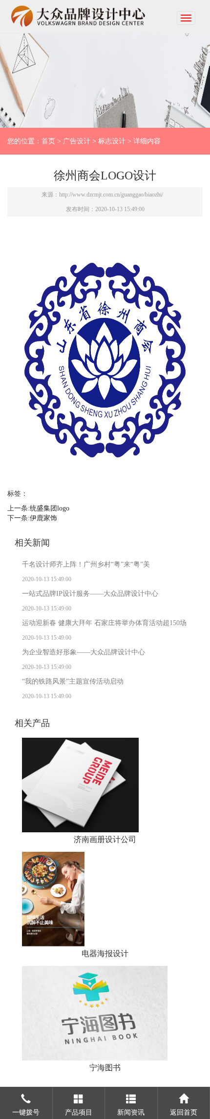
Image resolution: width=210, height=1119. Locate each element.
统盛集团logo (49, 508)
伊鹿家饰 (43, 518)
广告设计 (76, 141)
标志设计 (112, 141)
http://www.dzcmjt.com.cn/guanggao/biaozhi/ (111, 194)
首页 (48, 141)
